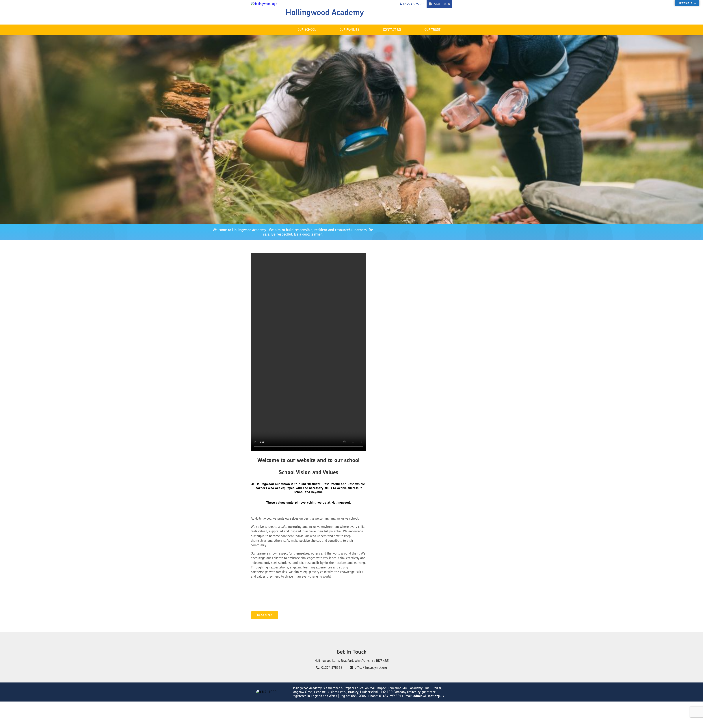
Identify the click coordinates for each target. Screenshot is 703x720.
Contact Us (392, 29)
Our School (306, 29)
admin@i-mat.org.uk (428, 696)
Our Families (349, 29)
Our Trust (432, 29)
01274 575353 (331, 667)
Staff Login (442, 4)
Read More (264, 615)
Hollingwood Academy (325, 12)
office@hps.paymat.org (371, 667)
